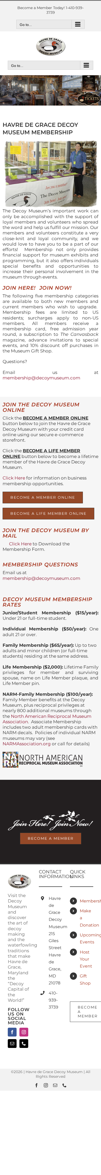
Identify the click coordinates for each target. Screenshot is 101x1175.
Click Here (14, 478)
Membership (86, 901)
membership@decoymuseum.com (41, 377)
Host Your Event (86, 959)
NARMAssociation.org (27, 743)
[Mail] (12, 1043)
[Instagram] (23, 1032)
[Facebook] (12, 1032)
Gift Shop (85, 979)
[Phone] (23, 1043)
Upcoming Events (86, 938)
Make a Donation (86, 917)
